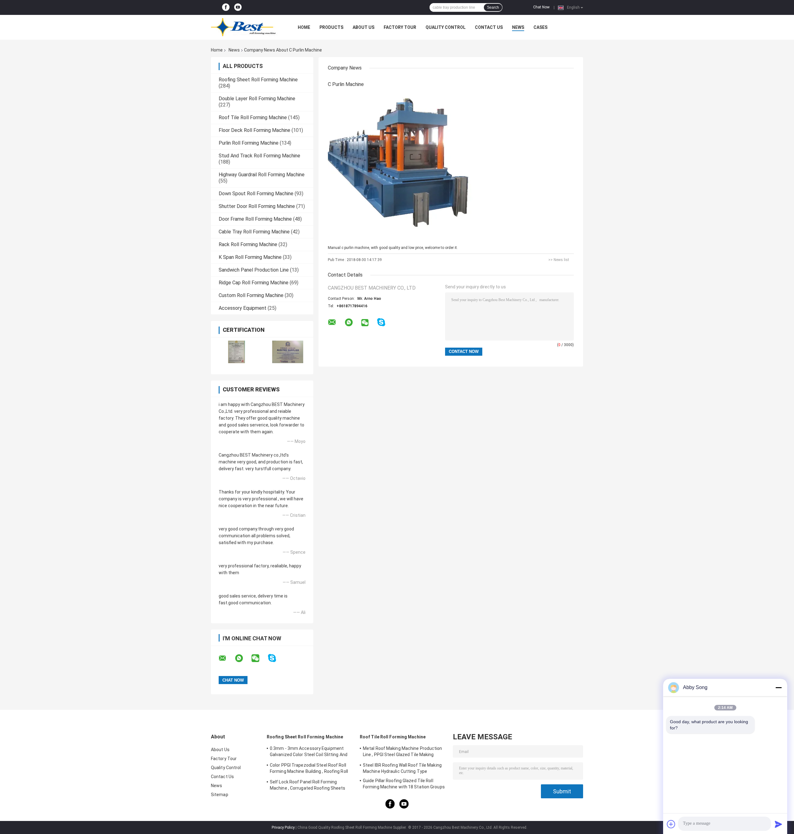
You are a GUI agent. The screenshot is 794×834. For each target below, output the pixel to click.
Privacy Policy (283, 827)
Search (493, 7)
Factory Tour (400, 27)
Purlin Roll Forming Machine (249, 143)
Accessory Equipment (242, 308)
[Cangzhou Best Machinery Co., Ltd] (245, 27)
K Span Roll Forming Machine (250, 257)
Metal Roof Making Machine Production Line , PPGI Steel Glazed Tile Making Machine (402, 752)
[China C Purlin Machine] (405, 167)
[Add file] (671, 824)
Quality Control (446, 27)
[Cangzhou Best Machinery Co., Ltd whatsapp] (243, 658)
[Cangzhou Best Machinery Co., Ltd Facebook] (225, 7)
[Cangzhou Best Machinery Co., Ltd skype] (276, 658)
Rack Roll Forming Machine (248, 244)
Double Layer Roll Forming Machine (257, 98)
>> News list (558, 260)
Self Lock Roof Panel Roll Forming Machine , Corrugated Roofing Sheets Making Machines (308, 785)
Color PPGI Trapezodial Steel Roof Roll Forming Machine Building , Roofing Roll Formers (309, 769)
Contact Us (489, 27)
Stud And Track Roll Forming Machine (259, 156)
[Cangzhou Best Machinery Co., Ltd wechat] (259, 658)
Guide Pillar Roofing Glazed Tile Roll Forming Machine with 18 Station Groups (404, 783)
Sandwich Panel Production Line (254, 270)
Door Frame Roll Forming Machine (255, 219)
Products (331, 27)
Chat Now (541, 7)
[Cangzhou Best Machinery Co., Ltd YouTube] (237, 7)
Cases (540, 27)
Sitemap (219, 794)
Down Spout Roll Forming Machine (256, 193)
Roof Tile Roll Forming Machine (253, 117)
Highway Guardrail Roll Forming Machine (262, 175)
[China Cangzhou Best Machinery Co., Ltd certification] (236, 351)
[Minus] (778, 687)
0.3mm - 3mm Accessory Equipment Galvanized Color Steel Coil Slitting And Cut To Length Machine (308, 752)
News (518, 27)
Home (304, 27)
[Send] (778, 824)
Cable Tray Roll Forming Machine (254, 232)
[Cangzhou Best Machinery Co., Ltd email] (226, 658)
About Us (363, 27)
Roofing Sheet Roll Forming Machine (258, 80)
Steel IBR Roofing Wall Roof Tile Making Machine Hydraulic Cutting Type (402, 768)
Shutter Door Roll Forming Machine (257, 206)
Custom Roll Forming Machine (251, 295)
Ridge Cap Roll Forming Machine (253, 283)
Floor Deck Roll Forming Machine (254, 130)
